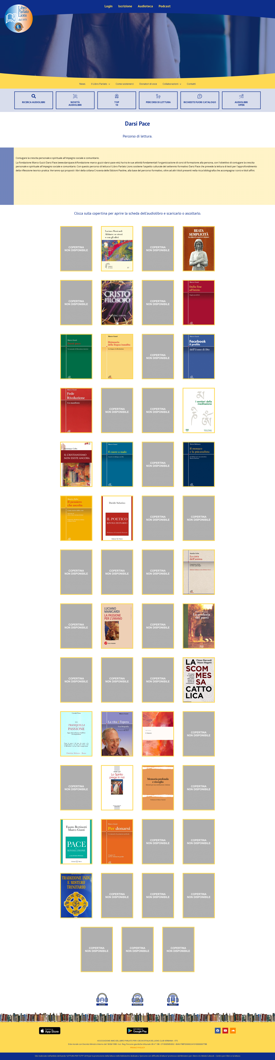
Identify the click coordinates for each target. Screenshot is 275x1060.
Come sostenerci (125, 83)
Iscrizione (125, 6)
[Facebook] (218, 1030)
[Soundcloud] (233, 1030)
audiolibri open (241, 104)
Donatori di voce (148, 83)
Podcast (165, 6)
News (82, 83)
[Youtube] (225, 1030)
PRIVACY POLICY (137, 1047)
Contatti (191, 83)
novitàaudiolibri (75, 104)
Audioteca (145, 6)
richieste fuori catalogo (200, 102)
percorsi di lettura (158, 102)
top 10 (116, 104)
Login (108, 6)
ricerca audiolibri (33, 102)
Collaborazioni (170, 83)
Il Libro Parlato (99, 83)
